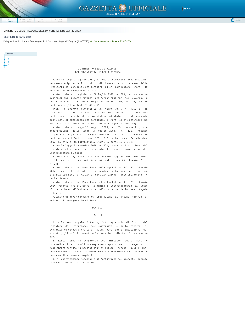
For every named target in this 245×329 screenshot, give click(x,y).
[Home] (122, 9)
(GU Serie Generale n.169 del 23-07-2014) (110, 41)
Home (189, 9)
